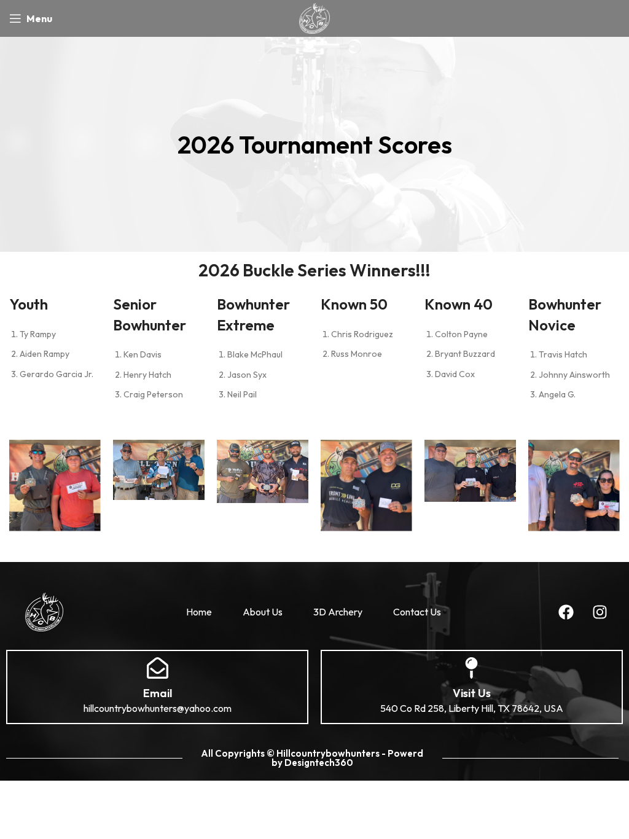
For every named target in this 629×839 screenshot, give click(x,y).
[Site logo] (314, 17)
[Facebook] (565, 611)
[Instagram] (599, 611)
